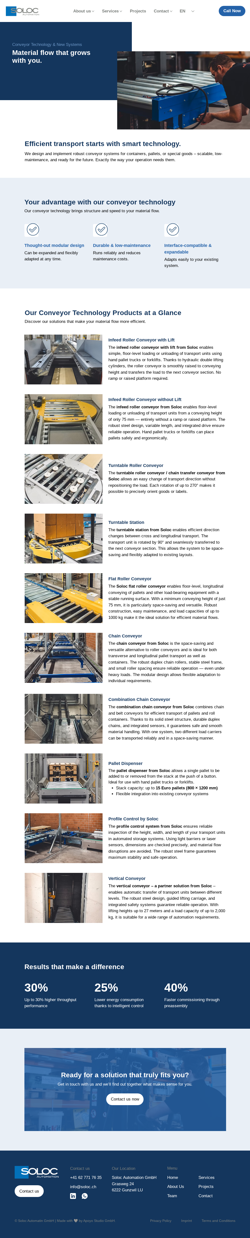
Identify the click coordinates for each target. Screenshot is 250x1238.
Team (172, 1196)
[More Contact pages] (171, 11)
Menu (172, 1168)
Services (206, 1177)
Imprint (186, 1221)
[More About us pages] (93, 11)
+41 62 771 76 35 (86, 1177)
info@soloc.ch (83, 1187)
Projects (206, 1186)
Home (172, 1177)
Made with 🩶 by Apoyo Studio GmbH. (86, 1221)
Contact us (80, 1168)
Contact (205, 1196)
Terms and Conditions (218, 1221)
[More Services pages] (121, 11)
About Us (175, 1186)
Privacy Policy (160, 1221)
